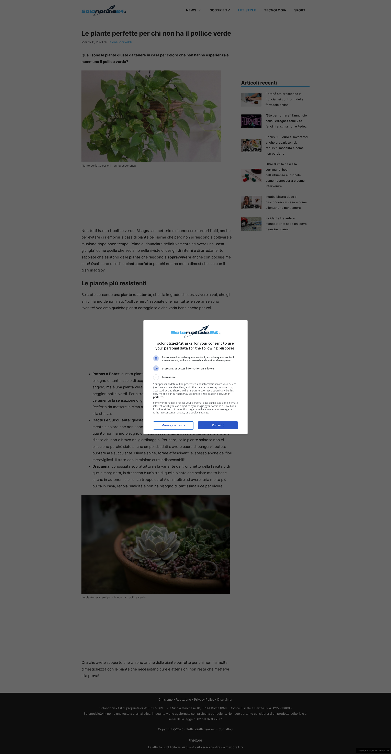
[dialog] (195, 377)
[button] (195, 377)
